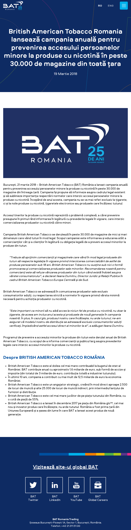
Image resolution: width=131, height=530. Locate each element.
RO (100, 5)
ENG (111, 5)
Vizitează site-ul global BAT (65, 466)
